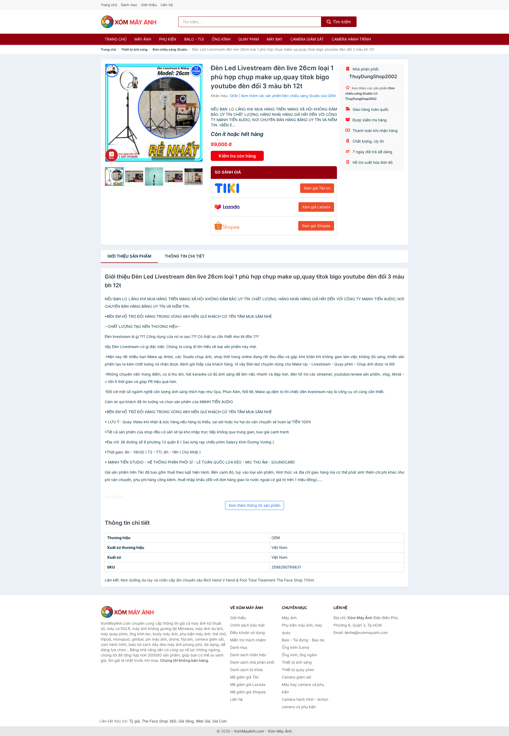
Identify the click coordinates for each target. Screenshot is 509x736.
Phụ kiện (167, 39)
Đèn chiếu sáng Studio (170, 49)
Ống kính (221, 39)
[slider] (114, 176)
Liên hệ (167, 5)
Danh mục (129, 5)
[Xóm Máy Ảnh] (127, 612)
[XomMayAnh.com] (128, 21)
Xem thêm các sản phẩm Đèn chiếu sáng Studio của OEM (288, 96)
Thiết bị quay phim (298, 669)
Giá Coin (219, 721)
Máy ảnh (142, 39)
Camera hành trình (351, 39)
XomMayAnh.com (249, 731)
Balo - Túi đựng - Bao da (303, 640)
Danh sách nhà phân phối (252, 662)
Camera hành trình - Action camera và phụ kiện (305, 703)
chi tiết (185, 256)
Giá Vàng (186, 721)
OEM (234, 96)
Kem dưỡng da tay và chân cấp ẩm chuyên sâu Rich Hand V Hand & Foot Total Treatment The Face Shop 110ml (217, 580)
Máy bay (274, 39)
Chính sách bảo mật (247, 625)
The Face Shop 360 (159, 721)
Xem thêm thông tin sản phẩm (254, 505)
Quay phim (248, 39)
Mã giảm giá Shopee (248, 692)
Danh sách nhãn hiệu (248, 655)
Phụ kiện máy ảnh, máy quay (302, 629)
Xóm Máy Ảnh (280, 731)
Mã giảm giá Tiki (244, 677)
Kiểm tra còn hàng (237, 155)
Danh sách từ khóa (246, 669)
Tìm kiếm (341, 21)
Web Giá (203, 721)
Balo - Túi (194, 39)
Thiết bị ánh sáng (134, 49)
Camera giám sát (307, 39)
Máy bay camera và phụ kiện (303, 688)
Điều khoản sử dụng (247, 632)
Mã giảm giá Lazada (247, 684)
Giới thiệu (149, 5)
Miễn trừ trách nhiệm (248, 640)
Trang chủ (109, 5)
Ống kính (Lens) (295, 647)
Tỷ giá (134, 721)
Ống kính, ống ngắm (299, 655)
